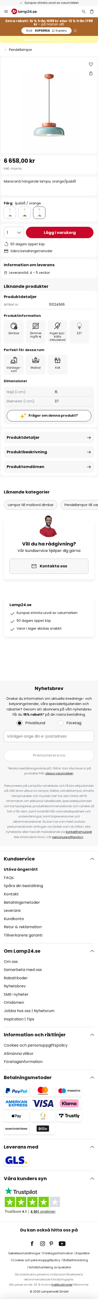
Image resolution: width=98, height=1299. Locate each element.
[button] (90, 64)
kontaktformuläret (79, 832)
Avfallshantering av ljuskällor (50, 1267)
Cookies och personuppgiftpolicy (36, 1260)
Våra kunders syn (25, 1178)
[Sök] (84, 11)
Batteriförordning (75, 1260)
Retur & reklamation (23, 927)
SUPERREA (46, 31)
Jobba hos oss (17, 1011)
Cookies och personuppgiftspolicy (36, 1045)
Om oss (11, 961)
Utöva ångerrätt (21, 869)
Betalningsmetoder (22, 902)
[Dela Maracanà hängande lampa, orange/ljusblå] (90, 73)
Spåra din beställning (23, 886)
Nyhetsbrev (15, 986)
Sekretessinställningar (24, 1253)
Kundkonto (14, 919)
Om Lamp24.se (22, 951)
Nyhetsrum (44, 1011)
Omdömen (14, 1002)
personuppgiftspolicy (67, 837)
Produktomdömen (25, 466)
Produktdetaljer (23, 437)
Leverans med (21, 1147)
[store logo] (26, 11)
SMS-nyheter (16, 994)
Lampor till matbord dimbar (31, 504)
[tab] (49, 897)
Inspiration (14, 1019)
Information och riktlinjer (35, 1034)
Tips (30, 1019)
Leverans (12, 910)
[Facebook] (35, 1243)
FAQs (9, 877)
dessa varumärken (59, 773)
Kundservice (19, 858)
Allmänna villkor (19, 1053)
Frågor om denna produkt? (53, 415)
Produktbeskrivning (27, 452)
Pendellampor (20, 49)
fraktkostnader (62, 1285)
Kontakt (11, 894)
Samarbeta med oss (23, 969)
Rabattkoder (16, 978)
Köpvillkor (83, 1253)
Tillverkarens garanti (23, 935)
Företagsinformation (23, 1061)
